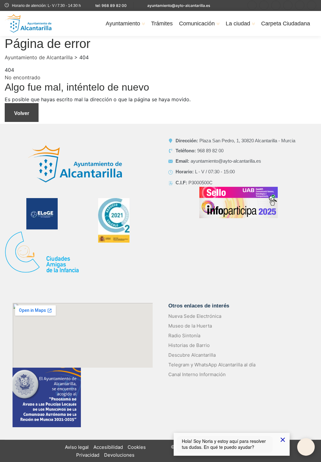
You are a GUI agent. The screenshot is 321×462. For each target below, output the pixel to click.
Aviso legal (77, 447)
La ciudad (238, 23)
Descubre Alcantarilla (192, 355)
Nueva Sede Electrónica (194, 316)
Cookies (137, 447)
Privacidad (87, 455)
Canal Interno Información (197, 374)
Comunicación (197, 23)
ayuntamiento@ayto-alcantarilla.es (178, 5)
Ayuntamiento (123, 23)
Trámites (162, 23)
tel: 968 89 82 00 (111, 5)
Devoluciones (119, 455)
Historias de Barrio (189, 345)
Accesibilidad (108, 447)
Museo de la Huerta (190, 326)
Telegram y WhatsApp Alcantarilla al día (211, 365)
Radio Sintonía (184, 336)
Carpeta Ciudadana (285, 23)
